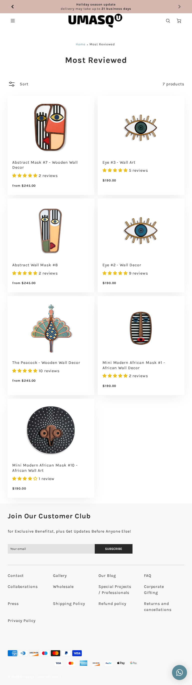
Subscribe (113, 549)
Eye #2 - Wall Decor (121, 265)
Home (81, 44)
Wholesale (63, 586)
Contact (16, 575)
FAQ (147, 575)
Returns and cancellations (158, 606)
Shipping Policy (69, 603)
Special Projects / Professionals (114, 589)
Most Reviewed (102, 44)
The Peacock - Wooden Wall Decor (46, 362)
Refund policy (112, 603)
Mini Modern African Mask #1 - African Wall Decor (133, 365)
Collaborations (23, 586)
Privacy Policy (22, 620)
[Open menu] (13, 21)
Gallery (60, 575)
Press (13, 603)
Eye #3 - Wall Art (119, 162)
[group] (96, 6)
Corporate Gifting (154, 589)
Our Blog (107, 575)
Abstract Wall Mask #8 (35, 265)
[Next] (179, 6)
